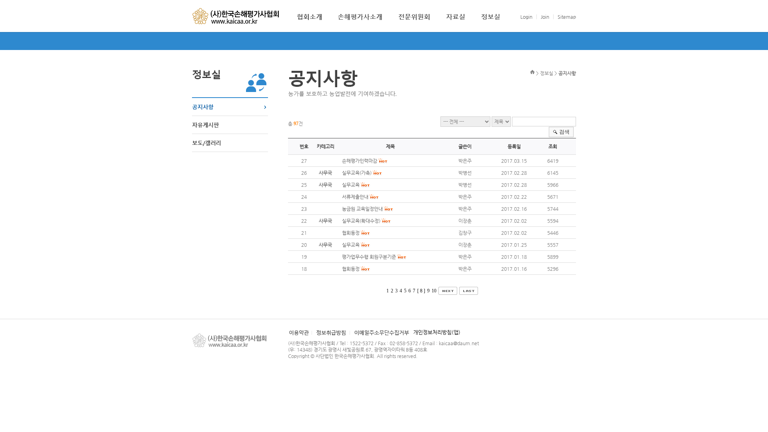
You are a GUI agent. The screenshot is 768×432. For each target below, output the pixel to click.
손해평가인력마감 (359, 161)
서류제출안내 (355, 197)
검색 (564, 132)
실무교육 (351, 185)
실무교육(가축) (357, 173)
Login (526, 17)
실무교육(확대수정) (361, 221)
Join (545, 17)
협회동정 (351, 233)
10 (434, 291)
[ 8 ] (421, 291)
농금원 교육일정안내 (362, 209)
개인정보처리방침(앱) (436, 332)
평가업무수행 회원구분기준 (369, 257)
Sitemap (567, 17)
